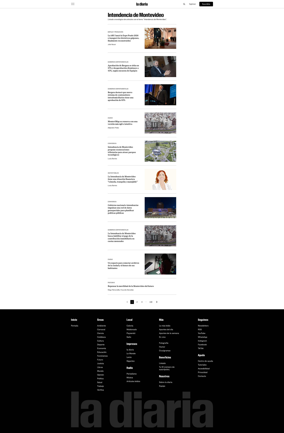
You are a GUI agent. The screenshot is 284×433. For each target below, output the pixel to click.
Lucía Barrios (112, 159)
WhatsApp (202, 337)
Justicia (100, 363)
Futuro (100, 359)
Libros (100, 367)
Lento (129, 357)
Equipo (162, 386)
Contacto (202, 376)
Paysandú (131, 333)
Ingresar (192, 4)
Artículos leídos (133, 381)
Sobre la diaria (165, 382)
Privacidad (202, 372)
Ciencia (100, 333)
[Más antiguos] (157, 302)
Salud (99, 382)
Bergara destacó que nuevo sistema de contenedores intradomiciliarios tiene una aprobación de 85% (120, 96)
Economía (101, 348)
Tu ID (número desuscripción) (167, 368)
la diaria (130, 349)
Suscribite (206, 4)
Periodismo (132, 374)
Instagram (202, 341)
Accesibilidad (204, 368)
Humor (162, 347)
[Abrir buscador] (184, 4)
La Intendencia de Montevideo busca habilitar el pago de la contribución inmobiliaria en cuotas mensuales (122, 237)
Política (100, 378)
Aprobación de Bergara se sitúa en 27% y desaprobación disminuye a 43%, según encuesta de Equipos (123, 68)
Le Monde (131, 353)
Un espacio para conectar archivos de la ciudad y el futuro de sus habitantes (123, 265)
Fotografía (163, 343)
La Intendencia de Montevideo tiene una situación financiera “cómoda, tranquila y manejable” (123, 179)
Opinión (100, 375)
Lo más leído (164, 326)
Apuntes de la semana (169, 333)
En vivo (162, 337)
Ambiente (101, 326)
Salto (129, 337)
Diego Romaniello (114, 290)
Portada (74, 326)
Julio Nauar (112, 44)
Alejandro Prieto (113, 128)
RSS (200, 329)
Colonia (130, 326)
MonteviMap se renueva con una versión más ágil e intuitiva (122, 122)
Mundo (100, 371)
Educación (101, 352)
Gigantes (130, 361)
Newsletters (203, 326)
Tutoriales (202, 365)
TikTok (201, 348)
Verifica (100, 390)
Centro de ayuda (205, 361)
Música (130, 377)
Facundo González (127, 290)
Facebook (202, 344)
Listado (162, 363)
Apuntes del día (166, 329)
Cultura (100, 341)
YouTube (201, 333)
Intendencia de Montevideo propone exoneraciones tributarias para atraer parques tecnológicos (122, 151)
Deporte (101, 344)
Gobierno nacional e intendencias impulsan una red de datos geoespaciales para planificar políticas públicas (123, 209)
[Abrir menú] (73, 4)
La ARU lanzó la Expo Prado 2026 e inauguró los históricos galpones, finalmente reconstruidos (123, 38)
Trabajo (100, 386)
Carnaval (101, 329)
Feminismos (102, 356)
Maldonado (132, 329)
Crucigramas (164, 350)
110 (151, 302)
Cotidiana (101, 337)
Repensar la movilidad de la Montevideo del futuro (131, 286)
